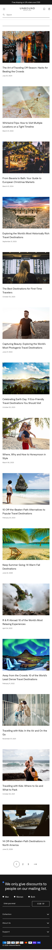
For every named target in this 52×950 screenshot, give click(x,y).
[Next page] (35, 864)
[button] (49, 9)
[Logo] (27, 9)
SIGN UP (40, 904)
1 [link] (16, 864)
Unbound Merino (14, 945)
